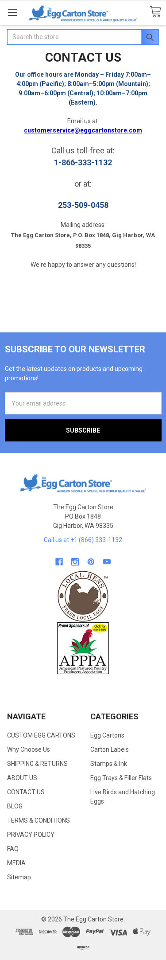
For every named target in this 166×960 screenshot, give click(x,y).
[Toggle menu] (12, 12)
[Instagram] (75, 562)
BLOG (15, 806)
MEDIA (16, 862)
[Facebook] (59, 562)
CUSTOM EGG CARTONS (41, 735)
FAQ (13, 848)
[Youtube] (107, 562)
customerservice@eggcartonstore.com (83, 130)
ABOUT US (22, 777)
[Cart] (155, 12)
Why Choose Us (28, 749)
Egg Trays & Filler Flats (121, 777)
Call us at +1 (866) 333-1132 (83, 539)
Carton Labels (109, 749)
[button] (83, 596)
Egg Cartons (107, 735)
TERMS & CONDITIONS (38, 820)
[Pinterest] (91, 562)
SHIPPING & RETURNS (37, 763)
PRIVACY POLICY (30, 834)
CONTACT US (26, 792)
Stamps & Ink (108, 763)
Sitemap (19, 877)
